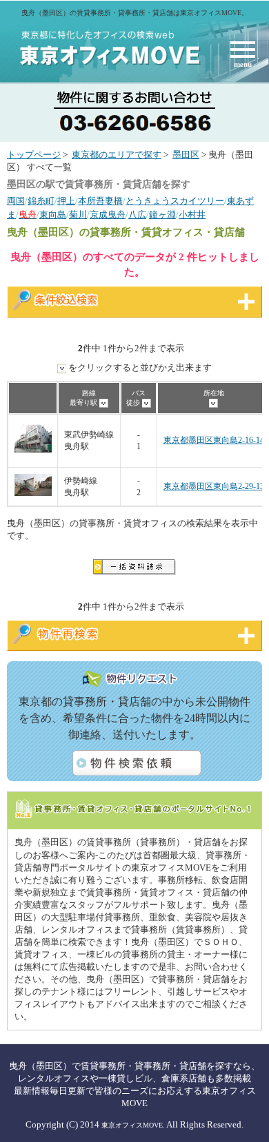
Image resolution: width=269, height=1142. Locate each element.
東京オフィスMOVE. (133, 1125)
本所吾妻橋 (100, 201)
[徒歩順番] (146, 402)
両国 (16, 201)
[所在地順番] (213, 402)
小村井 (192, 215)
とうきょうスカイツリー (175, 201)
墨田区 (185, 155)
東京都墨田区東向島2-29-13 (213, 486)
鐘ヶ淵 (162, 215)
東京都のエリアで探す (116, 155)
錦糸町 (41, 201)
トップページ (34, 155)
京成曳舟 (108, 215)
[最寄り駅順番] (103, 402)
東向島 (52, 215)
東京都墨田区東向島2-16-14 (213, 440)
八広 (137, 215)
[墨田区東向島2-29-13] (33, 493)
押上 (66, 201)
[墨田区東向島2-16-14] (33, 454)
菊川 (78, 215)
